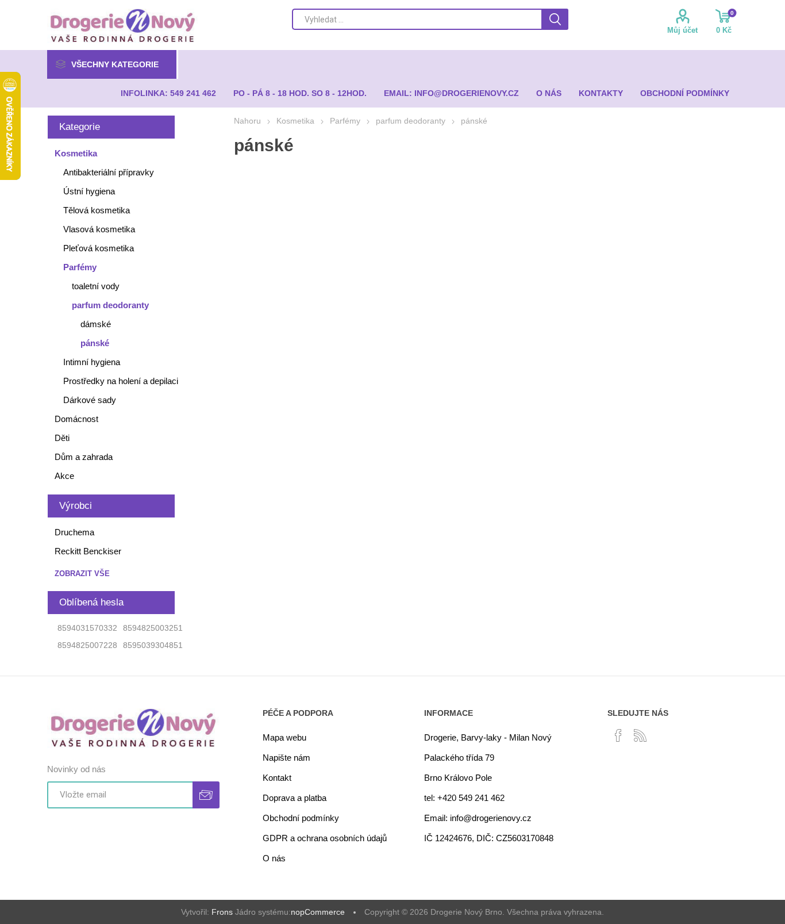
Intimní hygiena (91, 362)
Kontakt (277, 778)
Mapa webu (284, 737)
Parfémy (80, 267)
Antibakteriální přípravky (108, 172)
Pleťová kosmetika (98, 248)
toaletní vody (96, 286)
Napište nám (286, 757)
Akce (64, 476)
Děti (62, 438)
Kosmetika (76, 153)
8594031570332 (87, 627)
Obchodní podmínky (301, 818)
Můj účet (682, 30)
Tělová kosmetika (96, 210)
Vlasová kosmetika (99, 229)
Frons (222, 912)
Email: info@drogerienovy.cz (478, 818)
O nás (274, 858)
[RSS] (640, 735)
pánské (94, 343)
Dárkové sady (89, 400)
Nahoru (247, 120)
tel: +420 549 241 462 (464, 798)
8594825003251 (153, 627)
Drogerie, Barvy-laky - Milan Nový (488, 737)
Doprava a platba (294, 798)
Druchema (74, 532)
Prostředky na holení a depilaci (120, 381)
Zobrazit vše (82, 573)
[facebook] (618, 735)
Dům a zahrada (84, 457)
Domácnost (76, 419)
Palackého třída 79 (459, 757)
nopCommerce (318, 912)
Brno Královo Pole (458, 778)
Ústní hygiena (89, 191)
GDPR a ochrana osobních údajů (325, 838)
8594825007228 (87, 645)
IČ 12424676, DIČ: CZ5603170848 (488, 838)
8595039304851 (153, 645)
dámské (95, 324)
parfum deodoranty (110, 305)
